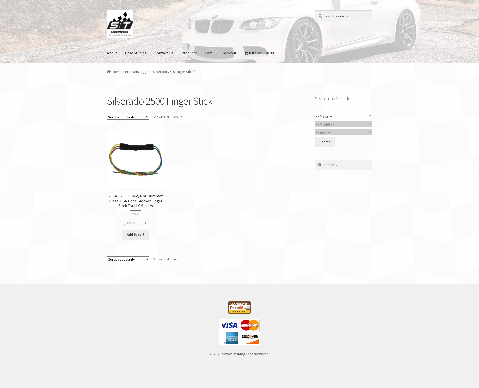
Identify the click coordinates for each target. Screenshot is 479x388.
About (112, 52)
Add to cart (135, 234)
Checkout (228, 52)
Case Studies (135, 52)
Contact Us (163, 52)
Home (117, 71)
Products (189, 52)
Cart (208, 52)
